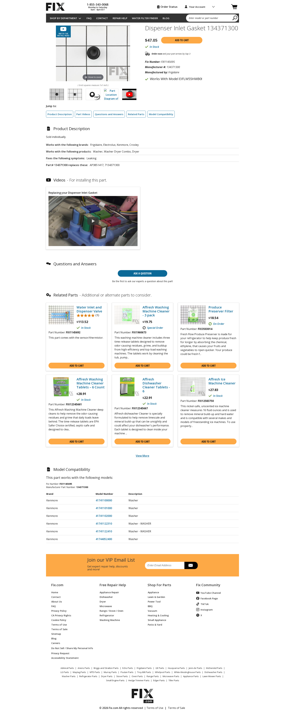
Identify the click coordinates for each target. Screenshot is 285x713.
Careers (55, 642)
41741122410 (104, 531)
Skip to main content (142, 3)
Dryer (103, 601)
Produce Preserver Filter (220, 309)
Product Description (60, 114)
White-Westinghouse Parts (187, 672)
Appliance (153, 592)
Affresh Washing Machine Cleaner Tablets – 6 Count (91, 383)
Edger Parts (159, 680)
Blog (166, 18)
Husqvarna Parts (176, 668)
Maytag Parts (79, 672)
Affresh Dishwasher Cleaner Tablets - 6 (156, 385)
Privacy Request (60, 653)
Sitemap (56, 633)
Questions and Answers (109, 114)
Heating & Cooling (158, 615)
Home (54, 592)
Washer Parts (69, 676)
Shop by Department (63, 18)
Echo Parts (127, 668)
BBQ (150, 606)
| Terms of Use (153, 708)
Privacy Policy (59, 610)
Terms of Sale (59, 629)
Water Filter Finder (145, 18)
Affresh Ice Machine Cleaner (222, 381)
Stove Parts (122, 676)
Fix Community (208, 585)
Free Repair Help (112, 585)
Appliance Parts (191, 676)
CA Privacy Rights (61, 615)
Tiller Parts (174, 680)
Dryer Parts (106, 676)
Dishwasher (106, 596)
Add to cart (182, 40)
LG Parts (65, 672)
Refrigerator (107, 615)
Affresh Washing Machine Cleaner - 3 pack (156, 311)
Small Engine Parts (115, 680)
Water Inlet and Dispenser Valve (89, 309)
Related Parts (136, 114)
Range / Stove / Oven (111, 610)
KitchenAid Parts (214, 668)
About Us (56, 601)
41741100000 (104, 500)
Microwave (106, 606)
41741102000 (104, 516)
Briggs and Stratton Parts (106, 668)
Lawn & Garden (156, 596)
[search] (235, 17)
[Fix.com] (56, 7)
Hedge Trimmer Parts (138, 680)
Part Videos (83, 114)
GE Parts (160, 668)
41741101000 (104, 508)
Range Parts (153, 676)
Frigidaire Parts (144, 668)
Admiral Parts (67, 668)
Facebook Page (209, 598)
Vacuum (152, 610)
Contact (102, 18)
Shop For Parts (159, 585)
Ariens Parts (84, 668)
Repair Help (120, 18)
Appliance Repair (109, 592)
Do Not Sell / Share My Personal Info (70, 648)
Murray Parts (110, 672)
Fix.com (57, 585)
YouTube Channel (211, 592)
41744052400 (104, 539)
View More (142, 456)
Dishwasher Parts (213, 672)
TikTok (205, 604)
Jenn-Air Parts (195, 668)
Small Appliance (157, 619)
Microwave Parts (171, 676)
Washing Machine (110, 619)
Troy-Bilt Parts (144, 672)
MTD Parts (95, 672)
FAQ (89, 18)
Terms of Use (59, 624)
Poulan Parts (127, 672)
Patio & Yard (155, 624)
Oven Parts (137, 676)
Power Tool (154, 601)
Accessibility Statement (65, 657)
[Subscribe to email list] (191, 565)
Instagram (207, 609)
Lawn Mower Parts (212, 676)
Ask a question (143, 273)
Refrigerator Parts (88, 676)
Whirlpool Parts (162, 672)
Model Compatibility (161, 114)
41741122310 (104, 523)
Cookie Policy (58, 619)
